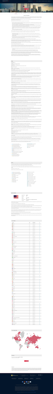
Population (23, 200)
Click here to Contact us (33, 375)
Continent (23, 198)
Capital (22, 197)
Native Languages (23, 199)
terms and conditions (26, 370)
